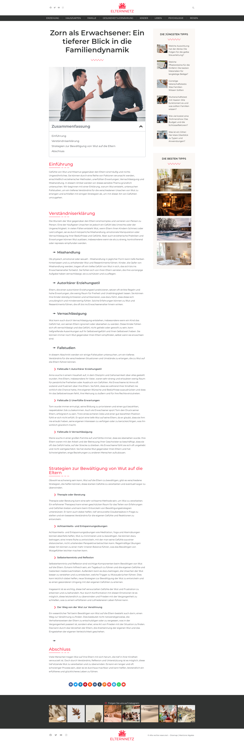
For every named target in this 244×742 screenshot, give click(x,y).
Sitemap (174, 735)
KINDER (144, 18)
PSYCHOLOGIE (175, 18)
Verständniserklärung (65, 141)
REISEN (194, 18)
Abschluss (58, 151)
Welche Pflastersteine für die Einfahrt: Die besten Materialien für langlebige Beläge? (179, 68)
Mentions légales (186, 735)
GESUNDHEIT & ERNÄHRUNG (118, 18)
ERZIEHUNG (52, 18)
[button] (193, 8)
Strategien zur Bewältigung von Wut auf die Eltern (84, 146)
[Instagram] (66, 735)
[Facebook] (50, 735)
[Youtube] (61, 735)
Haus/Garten (73, 18)
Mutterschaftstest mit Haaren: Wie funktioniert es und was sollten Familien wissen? (179, 103)
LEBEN (158, 18)
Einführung (59, 135)
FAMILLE (91, 18)
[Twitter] (55, 735)
